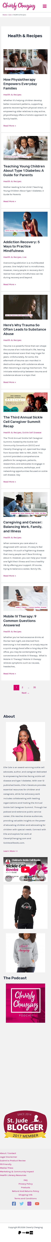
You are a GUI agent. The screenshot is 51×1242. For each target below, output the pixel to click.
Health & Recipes (12, 94)
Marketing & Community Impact (17, 1171)
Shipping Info (25, 1194)
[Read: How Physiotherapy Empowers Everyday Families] (25, 61)
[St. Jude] (25, 1124)
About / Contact (8, 1153)
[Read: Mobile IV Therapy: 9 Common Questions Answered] (25, 598)
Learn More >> (10, 851)
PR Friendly (5, 1164)
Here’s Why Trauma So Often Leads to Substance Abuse (24, 329)
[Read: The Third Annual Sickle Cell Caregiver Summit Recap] (25, 402)
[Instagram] (29, 1204)
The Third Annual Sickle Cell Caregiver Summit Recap (23, 421)
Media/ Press (6, 1168)
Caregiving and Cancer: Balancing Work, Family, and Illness (22, 526)
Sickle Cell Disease (31, 432)
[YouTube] (37, 1204)
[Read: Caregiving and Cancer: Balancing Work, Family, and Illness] (25, 504)
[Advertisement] (23, 1066)
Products (25, 1187)
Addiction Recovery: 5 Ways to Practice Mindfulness (21, 246)
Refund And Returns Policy (25, 1191)
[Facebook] (14, 1204)
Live (24, 257)
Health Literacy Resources (13, 1175)
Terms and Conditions (25, 1198)
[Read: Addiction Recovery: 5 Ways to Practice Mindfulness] (25, 224)
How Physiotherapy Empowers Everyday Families (20, 84)
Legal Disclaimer (8, 1157)
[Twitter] (21, 1204)
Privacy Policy (26, 1183)
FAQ (25, 1180)
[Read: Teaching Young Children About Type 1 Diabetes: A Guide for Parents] (25, 148)
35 (34, 687)
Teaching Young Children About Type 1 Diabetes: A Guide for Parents (24, 170)
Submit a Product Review (13, 1160)
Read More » (9, 125)
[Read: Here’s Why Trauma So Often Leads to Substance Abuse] (25, 307)
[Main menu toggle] (44, 6)
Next (25, 692)
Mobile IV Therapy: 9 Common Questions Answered (19, 620)
